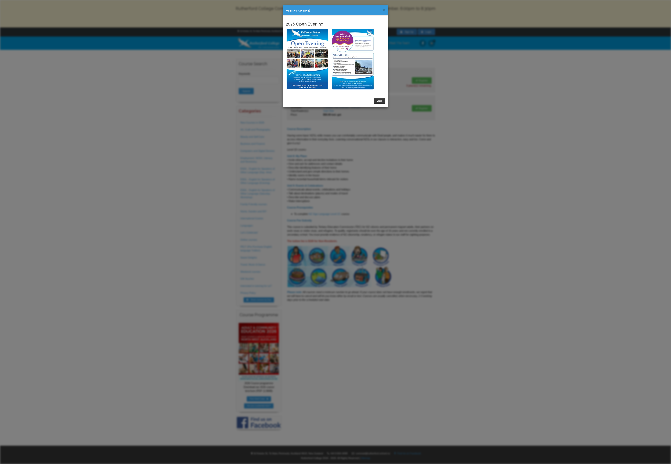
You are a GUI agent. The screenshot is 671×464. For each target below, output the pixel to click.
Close (379, 101)
